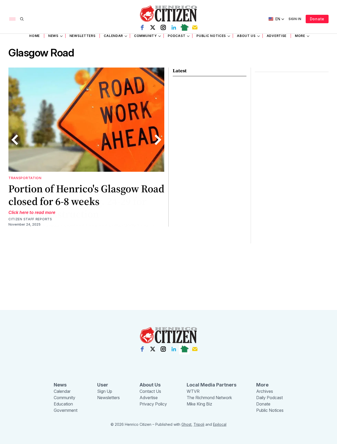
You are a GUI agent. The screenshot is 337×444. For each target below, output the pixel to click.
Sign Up (104, 391)
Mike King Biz (199, 404)
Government (65, 410)
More (300, 36)
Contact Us (150, 391)
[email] (195, 27)
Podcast (176, 36)
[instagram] (163, 27)
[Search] (22, 19)
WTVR (193, 391)
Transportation (25, 178)
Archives (264, 391)
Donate (317, 19)
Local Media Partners (211, 385)
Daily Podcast (269, 397)
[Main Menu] (12, 19)
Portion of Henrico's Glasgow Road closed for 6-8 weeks (86, 195)
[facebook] (142, 27)
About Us (246, 36)
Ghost (186, 424)
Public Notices (211, 36)
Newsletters (83, 36)
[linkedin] (173, 27)
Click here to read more (31, 212)
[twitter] (152, 27)
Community (145, 36)
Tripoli (199, 424)
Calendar (113, 36)
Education (63, 404)
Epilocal (219, 424)
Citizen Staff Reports (30, 219)
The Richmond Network (209, 397)
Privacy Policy (153, 404)
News (53, 36)
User (102, 385)
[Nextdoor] (184, 27)
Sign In (295, 19)
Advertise (276, 36)
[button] (276, 19)
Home (34, 36)
